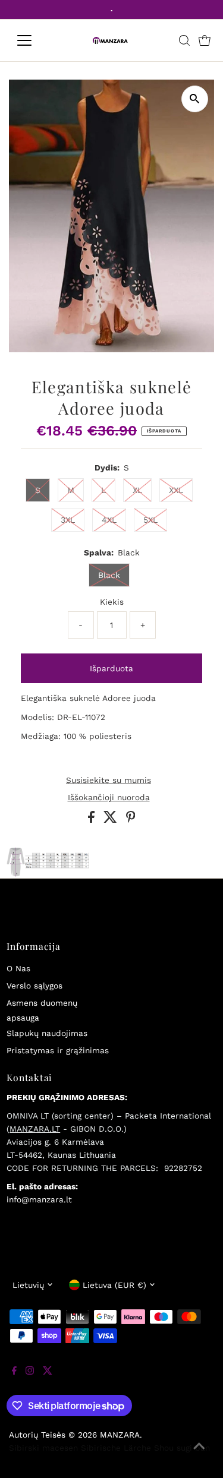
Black (109, 575)
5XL (150, 520)
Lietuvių (28, 1285)
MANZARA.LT (35, 1128)
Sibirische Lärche (116, 1447)
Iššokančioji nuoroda (109, 798)
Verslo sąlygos (34, 985)
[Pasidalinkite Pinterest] (131, 820)
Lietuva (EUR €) (114, 1285)
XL (137, 490)
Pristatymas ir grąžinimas (58, 1050)
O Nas (18, 968)
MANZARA (120, 1434)
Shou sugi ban (182, 1447)
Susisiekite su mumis (108, 780)
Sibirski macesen (43, 1447)
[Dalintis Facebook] (93, 820)
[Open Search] (184, 40)
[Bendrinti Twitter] (111, 820)
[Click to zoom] (194, 99)
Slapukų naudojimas (47, 1033)
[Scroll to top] (199, 1454)
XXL (176, 490)
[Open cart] (205, 40)
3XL (68, 520)
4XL (109, 520)
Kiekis (112, 602)
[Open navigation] (34, 40)
